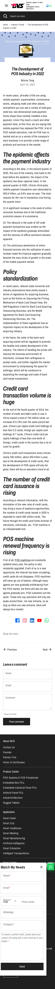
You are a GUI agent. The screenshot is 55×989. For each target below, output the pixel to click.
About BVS (9, 741)
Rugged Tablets (11, 803)
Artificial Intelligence (13, 843)
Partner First (9, 757)
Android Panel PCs (13, 793)
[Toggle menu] (6, 6)
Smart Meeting (10, 833)
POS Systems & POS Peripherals (20, 778)
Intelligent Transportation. (16, 853)
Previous (12, 649)
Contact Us (9, 747)
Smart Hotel (9, 818)
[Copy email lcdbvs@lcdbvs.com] (47, 5)
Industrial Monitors (13, 798)
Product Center (11, 771)
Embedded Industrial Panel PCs (20, 788)
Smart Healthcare (12, 828)
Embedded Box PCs (13, 783)
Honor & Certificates (14, 762)
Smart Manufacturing (14, 838)
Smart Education (12, 848)
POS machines (22, 560)
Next (45, 649)
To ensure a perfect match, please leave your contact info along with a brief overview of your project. (22, 938)
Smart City (8, 823)
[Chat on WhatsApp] (50, 5)
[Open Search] (5, 16)
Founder (7, 752)
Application (9, 812)
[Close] (41, 867)
